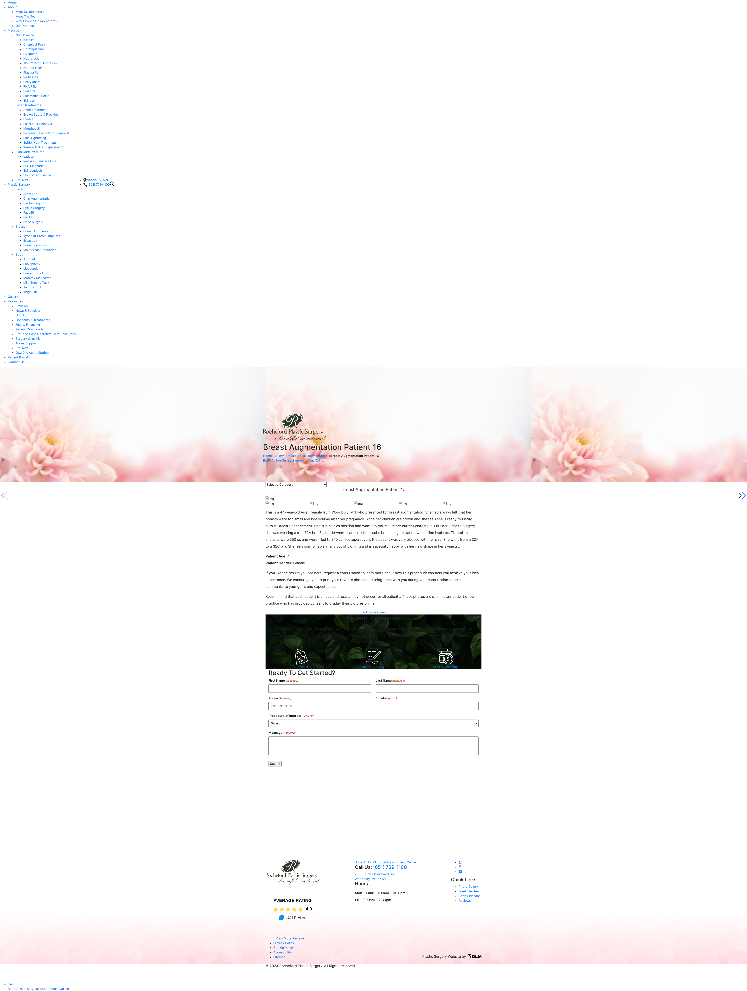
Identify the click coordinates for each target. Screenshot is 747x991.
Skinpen (29, 100)
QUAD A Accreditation (32, 353)
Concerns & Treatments (33, 320)
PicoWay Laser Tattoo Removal (46, 133)
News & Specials (28, 310)
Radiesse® (31, 77)
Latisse (28, 156)
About (12, 7)
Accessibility (282, 952)
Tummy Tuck (32, 287)
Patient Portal (18, 357)
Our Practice (25, 26)
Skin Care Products (30, 152)
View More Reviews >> (293, 938)
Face (19, 189)
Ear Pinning (31, 203)
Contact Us (16, 362)
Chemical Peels (34, 44)
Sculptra (29, 91)
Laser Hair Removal (37, 124)
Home (12, 2)
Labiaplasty (31, 264)
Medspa (13, 30)
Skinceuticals (33, 170)
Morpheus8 (31, 128)
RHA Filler (30, 86)
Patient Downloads (29, 329)
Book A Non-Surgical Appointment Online (293, 460)
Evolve (28, 119)
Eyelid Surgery (34, 208)
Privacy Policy (283, 943)
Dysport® (30, 54)
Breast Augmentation (38, 231)
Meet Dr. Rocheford (30, 12)
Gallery (13, 296)
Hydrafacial (31, 58)
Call (10, 984)
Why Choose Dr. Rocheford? (36, 21)
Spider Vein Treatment (39, 142)
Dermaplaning (33, 49)
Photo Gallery (469, 886)
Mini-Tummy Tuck (36, 282)
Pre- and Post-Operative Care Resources (46, 334)
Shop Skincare (469, 896)
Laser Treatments (28, 105)
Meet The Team (27, 16)
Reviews (22, 306)
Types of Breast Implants (41, 236)
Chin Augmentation (37, 198)
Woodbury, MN (97, 180)
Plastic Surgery (19, 184)
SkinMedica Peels (36, 96)
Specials (301, 667)
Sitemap (279, 957)
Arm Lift (29, 259)
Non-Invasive (25, 35)
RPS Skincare (33, 166)
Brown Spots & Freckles (40, 114)
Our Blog (22, 315)
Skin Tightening (34, 138)
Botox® (28, 40)
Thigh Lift (30, 292)
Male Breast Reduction (39, 250)
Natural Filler (32, 68)
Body (19, 254)
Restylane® (31, 82)
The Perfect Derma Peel (41, 63)
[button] (742, 495)
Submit (275, 763)
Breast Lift (31, 240)
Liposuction (31, 268)
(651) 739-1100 (99, 184)
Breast (20, 226)
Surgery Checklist (29, 339)
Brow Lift (30, 194)
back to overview (373, 612)
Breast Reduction (35, 245)
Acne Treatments (35, 110)
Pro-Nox (22, 180)
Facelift (28, 212)
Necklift (29, 217)
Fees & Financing (28, 325)
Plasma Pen (31, 72)
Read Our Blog (373, 667)
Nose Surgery (33, 222)
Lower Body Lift (35, 273)
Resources (15, 301)
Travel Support (27, 343)
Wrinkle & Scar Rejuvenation (43, 147)
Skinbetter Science (37, 175)
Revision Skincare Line (39, 161)
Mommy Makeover (37, 278)
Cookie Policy (283, 948)
